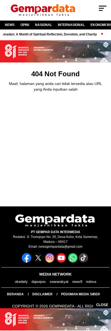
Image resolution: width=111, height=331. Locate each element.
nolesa (91, 282)
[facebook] (27, 261)
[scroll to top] (103, 299)
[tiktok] (84, 261)
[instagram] (50, 261)
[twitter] (38, 261)
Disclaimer (42, 294)
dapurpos (39, 282)
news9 (77, 282)
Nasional (43, 25)
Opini (24, 25)
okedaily (21, 282)
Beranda (15, 294)
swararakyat (59, 282)
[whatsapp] (73, 261)
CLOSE (102, 305)
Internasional (71, 25)
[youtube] (62, 261)
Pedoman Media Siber (80, 294)
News (10, 25)
